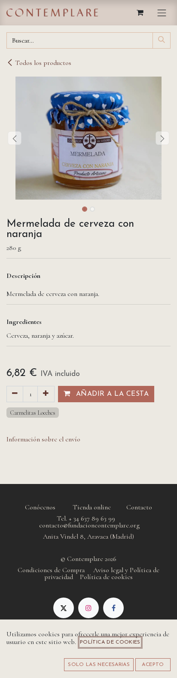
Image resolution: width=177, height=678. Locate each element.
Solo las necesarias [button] (99, 664)
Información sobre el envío (43, 439)
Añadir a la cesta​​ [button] (111, 394)
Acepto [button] (153, 664)
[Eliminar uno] (14, 394)
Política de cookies (110, 642)
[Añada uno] (45, 394)
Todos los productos (43, 63)
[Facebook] (113, 608)
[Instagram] (88, 608)
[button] (14, 138)
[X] (63, 608)
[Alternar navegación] (162, 12)
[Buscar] (162, 40)
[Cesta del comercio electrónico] (140, 12)
